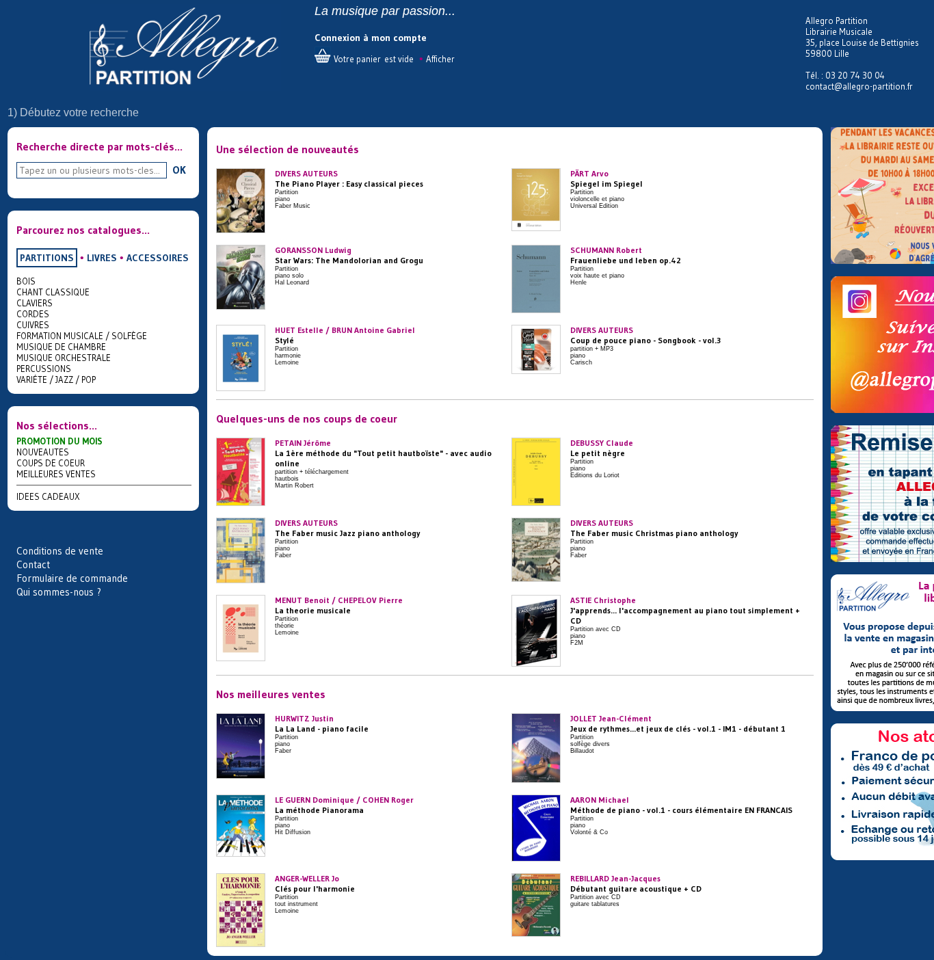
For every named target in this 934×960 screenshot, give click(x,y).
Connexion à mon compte (371, 37)
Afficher (440, 58)
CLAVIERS (34, 302)
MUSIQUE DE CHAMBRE (61, 346)
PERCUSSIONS (43, 368)
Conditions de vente (59, 550)
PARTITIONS (47, 258)
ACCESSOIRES (157, 258)
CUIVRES (32, 324)
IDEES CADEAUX (48, 496)
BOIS (26, 281)
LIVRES (102, 258)
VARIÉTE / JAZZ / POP (56, 379)
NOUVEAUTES (42, 451)
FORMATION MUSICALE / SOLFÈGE (81, 335)
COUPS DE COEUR (50, 462)
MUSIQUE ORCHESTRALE (63, 357)
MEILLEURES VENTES (56, 473)
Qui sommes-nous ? (58, 591)
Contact (33, 564)
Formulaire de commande (72, 578)
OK (179, 169)
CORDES (32, 313)
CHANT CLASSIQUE (53, 291)
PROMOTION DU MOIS (59, 441)
